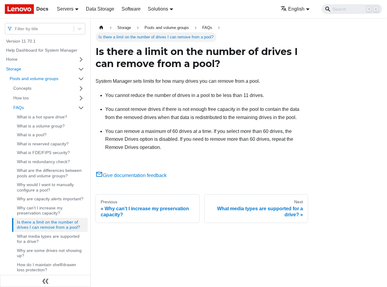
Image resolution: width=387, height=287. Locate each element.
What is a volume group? (41, 126)
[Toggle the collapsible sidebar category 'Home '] (81, 59)
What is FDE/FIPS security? (43, 152)
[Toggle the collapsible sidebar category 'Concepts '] (81, 88)
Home (12, 59)
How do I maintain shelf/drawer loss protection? (46, 267)
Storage (13, 68)
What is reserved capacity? (43, 143)
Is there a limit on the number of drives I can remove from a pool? (48, 225)
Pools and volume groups (34, 78)
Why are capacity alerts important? (50, 198)
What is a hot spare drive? (42, 116)
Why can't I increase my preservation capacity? (40, 210)
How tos (21, 97)
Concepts (22, 88)
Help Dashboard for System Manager (41, 50)
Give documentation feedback (135, 175)
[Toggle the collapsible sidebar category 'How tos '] (81, 98)
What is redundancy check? (43, 161)
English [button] (296, 8)
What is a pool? (32, 134)
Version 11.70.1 (21, 41)
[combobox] (15, 28)
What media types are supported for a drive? (48, 239)
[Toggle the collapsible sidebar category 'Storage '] (81, 69)
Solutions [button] (158, 8)
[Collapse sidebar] (45, 281)
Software (131, 8)
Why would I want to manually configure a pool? (45, 187)
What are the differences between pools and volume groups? (49, 173)
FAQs (18, 107)
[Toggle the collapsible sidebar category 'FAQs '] (81, 108)
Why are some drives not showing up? (49, 253)
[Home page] (101, 27)
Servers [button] (65, 8)
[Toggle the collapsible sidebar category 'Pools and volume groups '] (81, 79)
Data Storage (100, 8)
